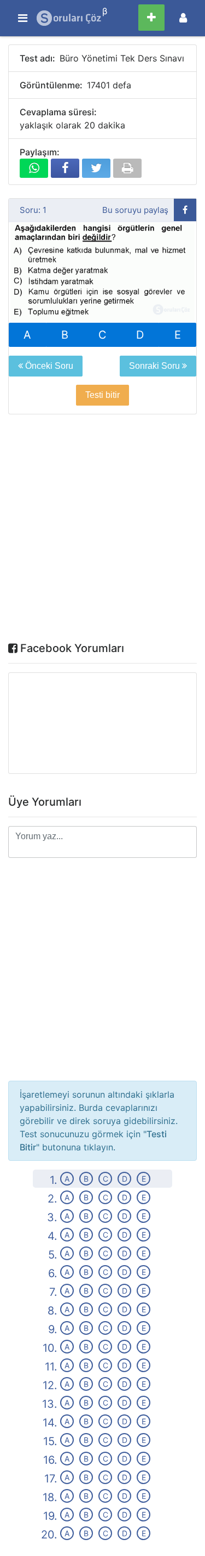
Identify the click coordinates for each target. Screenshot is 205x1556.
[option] (102, 273)
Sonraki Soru (155, 365)
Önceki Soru (48, 365)
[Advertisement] (102, 530)
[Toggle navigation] (183, 17)
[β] (69, 18)
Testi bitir (102, 395)
